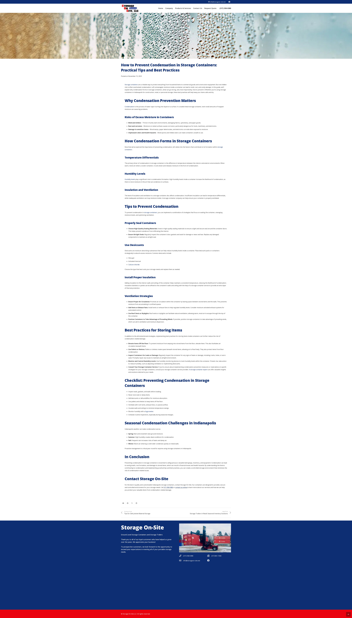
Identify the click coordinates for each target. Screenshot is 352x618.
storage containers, (151, 212)
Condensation (129, 107)
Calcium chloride (134, 265)
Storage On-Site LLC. (130, 614)
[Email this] (123, 503)
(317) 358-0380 (188, 556)
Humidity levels (130, 179)
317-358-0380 (168, 487)
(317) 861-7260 (216, 556)
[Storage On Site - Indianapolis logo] (130, 8)
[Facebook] (229, 1)
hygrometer (149, 411)
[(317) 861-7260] (209, 555)
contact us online (181, 487)
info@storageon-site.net (191, 561)
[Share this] (127, 503)
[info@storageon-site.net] (181, 560)
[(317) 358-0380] (181, 555)
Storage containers (131, 85)
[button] (348, 614)
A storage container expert (198, 370)
